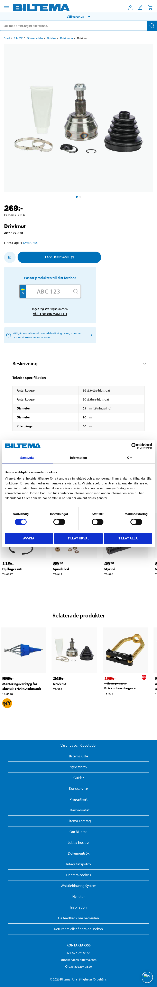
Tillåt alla (128, 538)
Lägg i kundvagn (56, 257)
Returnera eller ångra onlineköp (78, 928)
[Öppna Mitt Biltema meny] (130, 7)
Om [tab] (129, 457)
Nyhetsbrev (78, 767)
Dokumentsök (78, 853)
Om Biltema (78, 831)
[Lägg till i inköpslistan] (10, 257)
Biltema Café (78, 756)
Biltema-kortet (78, 810)
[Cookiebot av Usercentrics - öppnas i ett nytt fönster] (134, 446)
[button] (78, 16)
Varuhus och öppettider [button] (79, 745)
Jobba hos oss (78, 842)
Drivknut (59, 684)
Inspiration (78, 907)
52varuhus (29, 243)
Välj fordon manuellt (50, 314)
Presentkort (78, 799)
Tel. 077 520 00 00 (78, 953)
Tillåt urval (78, 538)
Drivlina (51, 38)
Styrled (109, 569)
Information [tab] (78, 457)
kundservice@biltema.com (78, 960)
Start (7, 38)
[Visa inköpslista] (140, 7)
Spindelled (61, 569)
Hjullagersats (12, 569)
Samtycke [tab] (27, 457)
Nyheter (78, 896)
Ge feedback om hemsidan (78, 918)
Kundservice (78, 788)
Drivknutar (66, 38)
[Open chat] (147, 977)
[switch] (59, 522)
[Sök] (152, 26)
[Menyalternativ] (6, 8)
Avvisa (28, 538)
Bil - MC (18, 38)
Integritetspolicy (78, 864)
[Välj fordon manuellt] (89, 335)
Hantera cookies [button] (78, 875)
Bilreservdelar (35, 38)
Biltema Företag (78, 821)
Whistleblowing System (78, 885)
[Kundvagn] (150, 7)
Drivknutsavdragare (120, 688)
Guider (78, 777)
